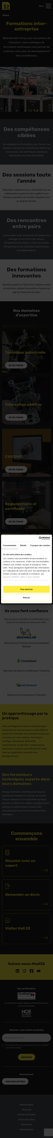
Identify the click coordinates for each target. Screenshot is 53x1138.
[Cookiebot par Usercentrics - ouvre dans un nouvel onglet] (39, 538)
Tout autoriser (26, 589)
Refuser (26, 598)
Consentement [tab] (9, 545)
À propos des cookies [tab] (40, 545)
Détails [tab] (23, 545)
